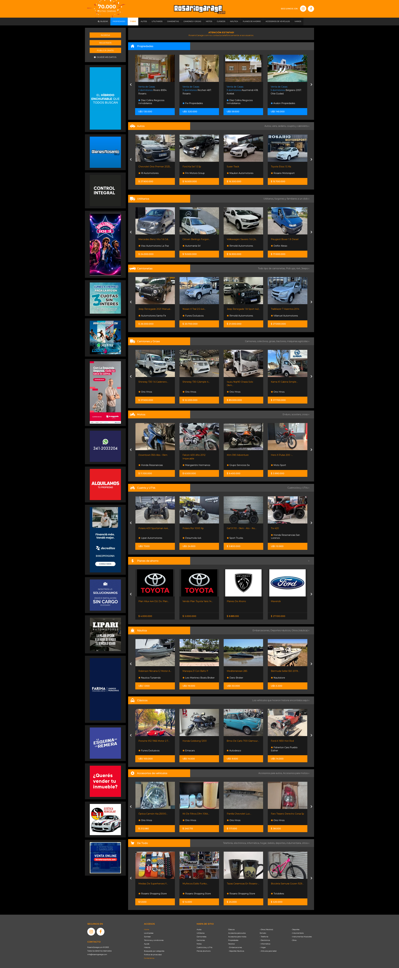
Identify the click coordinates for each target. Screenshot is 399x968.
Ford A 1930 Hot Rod (238, 740)
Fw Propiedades (149, 103)
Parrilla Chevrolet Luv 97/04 (286, 813)
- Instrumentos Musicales (301, 937)
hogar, (264, 843)
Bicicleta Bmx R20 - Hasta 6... (287, 883)
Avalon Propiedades (240, 103)
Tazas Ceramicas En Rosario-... (199, 883)
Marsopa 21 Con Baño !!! (151, 671)
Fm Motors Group (150, 173)
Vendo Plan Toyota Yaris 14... (153, 601)
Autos (199, 929)
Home (146, 929)
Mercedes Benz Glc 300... (284, 309)
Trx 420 (231, 528)
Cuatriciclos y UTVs (204, 947)
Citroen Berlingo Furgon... (152, 239)
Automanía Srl (148, 245)
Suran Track (189, 166)
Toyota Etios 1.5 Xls (237, 166)
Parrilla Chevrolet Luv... (195, 813)
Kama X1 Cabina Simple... (240, 381)
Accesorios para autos (237, 933)
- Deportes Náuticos (236, 951)
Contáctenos (149, 958)
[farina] (105, 689)
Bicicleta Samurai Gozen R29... (243, 883)
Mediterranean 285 (193, 671)
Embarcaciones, (261, 630)
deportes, (281, 843)
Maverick (231, 601)
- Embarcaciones (235, 947)
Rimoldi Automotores (197, 245)
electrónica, (240, 843)
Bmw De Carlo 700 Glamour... (199, 740)
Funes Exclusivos (149, 315)
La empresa (148, 933)
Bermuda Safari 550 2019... (241, 671)
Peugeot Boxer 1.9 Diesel (240, 239)
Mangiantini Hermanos (153, 465)
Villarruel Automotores (241, 315)
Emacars (145, 750)
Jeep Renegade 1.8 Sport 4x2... (199, 309)
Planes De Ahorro (192, 601)
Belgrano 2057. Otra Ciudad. (242, 90)
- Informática (265, 944)
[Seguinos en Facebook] (311, 9)
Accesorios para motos (295, 773)
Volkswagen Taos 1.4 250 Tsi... (286, 166)
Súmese (147, 937)
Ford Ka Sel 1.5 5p (147, 166)
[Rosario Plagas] (105, 190)
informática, (253, 843)
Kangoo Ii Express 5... (282, 239)
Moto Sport (235, 465)
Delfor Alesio (236, 245)
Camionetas (201, 937)
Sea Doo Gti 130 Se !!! (282, 671)
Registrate (105, 42)
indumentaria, (294, 843)
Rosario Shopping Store (153, 893)
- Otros (293, 940)
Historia (147, 947)
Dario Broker (192, 677)
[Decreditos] (105, 539)
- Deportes (295, 929)
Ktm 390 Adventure (193, 455)
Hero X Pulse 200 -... (238, 455)
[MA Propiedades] (105, 781)
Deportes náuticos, (281, 630)
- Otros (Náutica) (266, 929)
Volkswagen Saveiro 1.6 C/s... (198, 239)
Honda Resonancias (284, 538)
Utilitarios (200, 933)
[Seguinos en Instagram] (303, 8)
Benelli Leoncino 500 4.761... (286, 455)
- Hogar (263, 947)
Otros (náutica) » (300, 630)
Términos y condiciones (153, 940)
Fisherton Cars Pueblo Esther (240, 749)
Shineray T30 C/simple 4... (152, 381)
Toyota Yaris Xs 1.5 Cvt (282, 601)
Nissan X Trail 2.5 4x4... (149, 309)
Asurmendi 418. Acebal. (198, 90)
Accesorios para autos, (270, 773)
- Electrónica (265, 940)
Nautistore (235, 677)
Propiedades (233, 940)
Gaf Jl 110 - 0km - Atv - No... (197, 528)
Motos (199, 944)
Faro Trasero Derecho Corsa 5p (243, 813)
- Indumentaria (297, 933)
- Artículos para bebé (268, 951)
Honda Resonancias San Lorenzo (241, 537)
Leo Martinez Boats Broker (155, 677)
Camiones (201, 940)
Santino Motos (281, 465)
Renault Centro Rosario (286, 245)
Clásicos (231, 929)
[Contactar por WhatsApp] (105, 152)
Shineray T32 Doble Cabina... (286, 381)
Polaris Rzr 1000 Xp (148, 528)
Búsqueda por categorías (154, 951)
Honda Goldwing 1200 (150, 740)
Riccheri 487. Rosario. (152, 90)
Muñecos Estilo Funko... (151, 883)
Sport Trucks (192, 538)
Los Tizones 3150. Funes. (284, 90)
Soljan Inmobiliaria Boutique (288, 103)
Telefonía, (228, 843)
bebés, (272, 843)
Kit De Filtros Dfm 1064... (151, 813)
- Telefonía (264, 937)
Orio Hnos (146, 391)
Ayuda (146, 944)
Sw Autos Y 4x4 (281, 315)
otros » (305, 843)
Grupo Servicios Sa (195, 465)
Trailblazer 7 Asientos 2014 (241, 309)
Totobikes (234, 893)
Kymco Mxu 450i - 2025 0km (286, 528)
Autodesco (191, 750)
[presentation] (130, 84)
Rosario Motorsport (239, 173)
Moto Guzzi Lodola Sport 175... (287, 740)
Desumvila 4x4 (148, 538)
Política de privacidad (153, 954)
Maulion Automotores (197, 173)
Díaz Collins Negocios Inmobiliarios (196, 102)
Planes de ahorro (204, 951)
